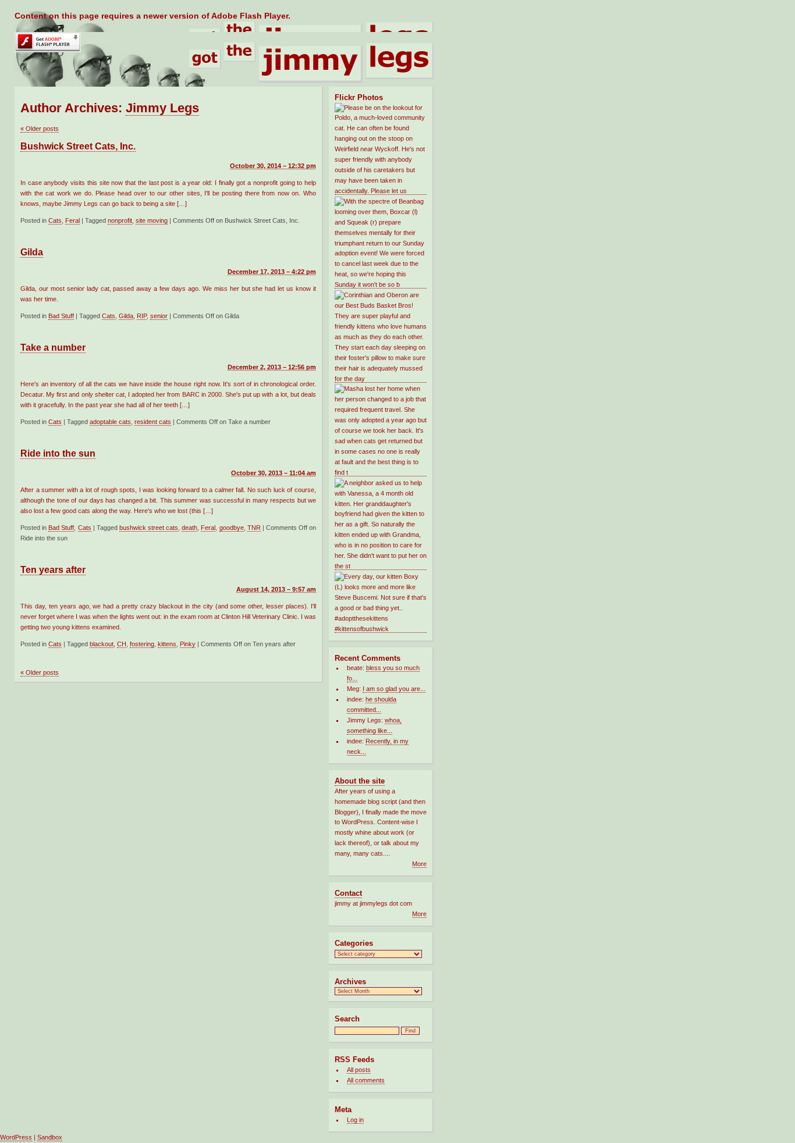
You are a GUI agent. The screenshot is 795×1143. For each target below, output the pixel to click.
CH (121, 643)
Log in (355, 1119)
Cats (55, 220)
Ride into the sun (57, 453)
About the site (360, 781)
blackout (101, 643)
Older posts (39, 128)
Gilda (31, 252)
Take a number (53, 347)
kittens (167, 643)
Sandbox (49, 1137)
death (189, 527)
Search (347, 1018)
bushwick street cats (148, 527)
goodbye (231, 527)
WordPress (16, 1137)
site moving (152, 220)
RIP (142, 315)
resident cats (152, 421)
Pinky (188, 643)
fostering (142, 643)
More (419, 863)
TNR (254, 527)
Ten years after (53, 570)
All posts (359, 1069)
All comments (366, 1080)
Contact (348, 893)
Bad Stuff (61, 315)
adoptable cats (110, 421)
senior (159, 315)
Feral (72, 220)
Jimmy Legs (162, 108)
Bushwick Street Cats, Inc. (78, 146)
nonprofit (120, 220)
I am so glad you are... (394, 688)
